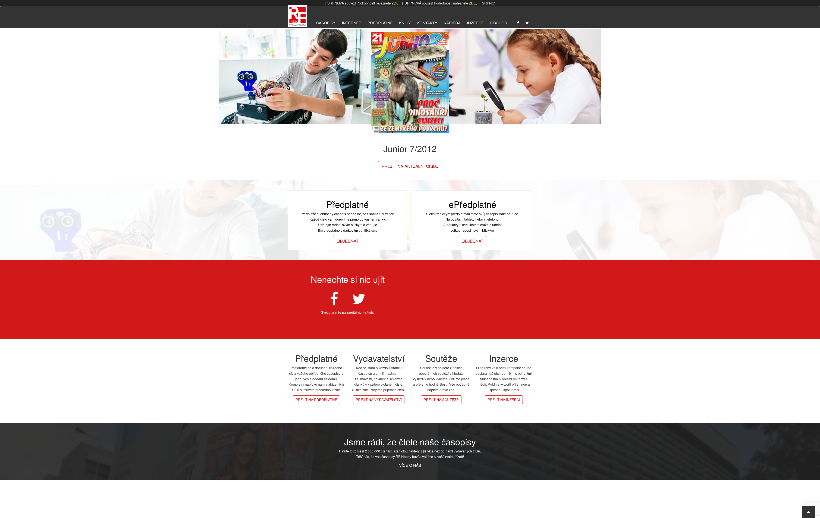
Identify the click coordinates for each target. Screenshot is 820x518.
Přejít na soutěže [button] (441, 399)
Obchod (498, 22)
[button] (808, 512)
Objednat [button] (348, 241)
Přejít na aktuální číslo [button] (410, 166)
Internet (351, 22)
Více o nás (410, 465)
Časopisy (325, 22)
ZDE (369, 3)
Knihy (405, 22)
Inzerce (475, 22)
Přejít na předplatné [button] (316, 399)
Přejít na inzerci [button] (504, 399)
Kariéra (452, 22)
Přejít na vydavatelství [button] (379, 399)
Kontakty (427, 22)
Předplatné (380, 22)
